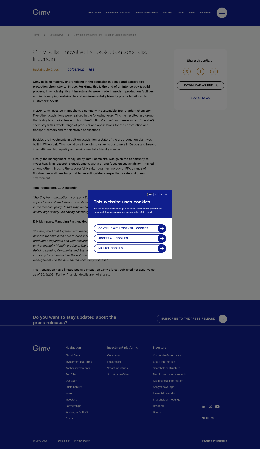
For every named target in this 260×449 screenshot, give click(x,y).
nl (156, 194)
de (166, 194)
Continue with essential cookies (123, 228)
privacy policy (132, 212)
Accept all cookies (113, 238)
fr (161, 194)
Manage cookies (110, 248)
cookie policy (114, 212)
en (150, 194)
